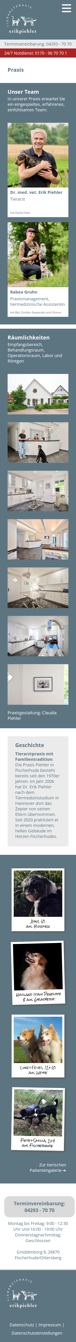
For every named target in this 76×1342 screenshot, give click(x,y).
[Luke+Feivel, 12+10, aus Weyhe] (38, 1062)
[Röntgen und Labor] (38, 657)
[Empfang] (38, 464)
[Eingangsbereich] (38, 560)
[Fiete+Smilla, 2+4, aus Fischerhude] (37, 1135)
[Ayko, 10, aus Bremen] (38, 916)
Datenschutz (22, 1325)
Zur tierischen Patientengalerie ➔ (48, 1167)
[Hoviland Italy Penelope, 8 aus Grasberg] (38, 989)
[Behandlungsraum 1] (38, 512)
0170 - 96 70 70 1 (35, 53)
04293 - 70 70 (38, 44)
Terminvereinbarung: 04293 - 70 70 (39, 1207)
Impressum (49, 1325)
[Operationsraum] (38, 609)
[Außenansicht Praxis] (38, 415)
